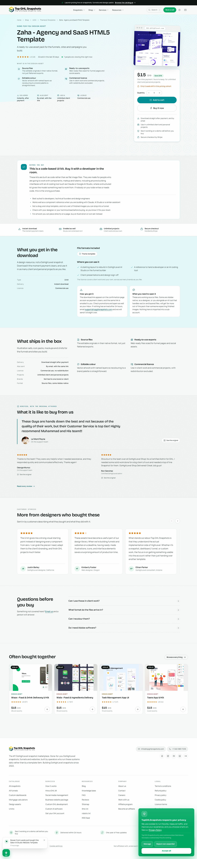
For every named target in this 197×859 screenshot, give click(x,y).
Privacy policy (160, 795)
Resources (116, 10)
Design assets (15, 804)
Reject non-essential (165, 844)
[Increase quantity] (159, 92)
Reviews (85, 799)
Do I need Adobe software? (82, 627)
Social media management (56, 795)
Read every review (24, 486)
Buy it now (158, 108)
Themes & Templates (47, 20)
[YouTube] (173, 756)
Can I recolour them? (79, 618)
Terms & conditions (163, 786)
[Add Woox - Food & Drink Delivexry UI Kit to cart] (47, 709)
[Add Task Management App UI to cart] (137, 709)
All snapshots (14, 786)
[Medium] (185, 756)
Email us (49, 611)
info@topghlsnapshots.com (152, 749)
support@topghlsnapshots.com (98, 309)
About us (122, 786)
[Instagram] (168, 756)
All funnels (13, 790)
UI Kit (34, 20)
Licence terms (161, 804)
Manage (147, 844)
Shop (90, 10)
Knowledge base (89, 790)
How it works (50, 786)
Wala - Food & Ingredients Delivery (75, 697)
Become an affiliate (126, 808)
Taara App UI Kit (155, 697)
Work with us (123, 799)
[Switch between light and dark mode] (179, 10)
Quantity (141, 93)
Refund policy (160, 790)
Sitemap (85, 804)
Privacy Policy (155, 830)
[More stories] (177, 521)
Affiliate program (125, 804)
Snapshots (77, 10)
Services (102, 10)
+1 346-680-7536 (179, 749)
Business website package (56, 799)
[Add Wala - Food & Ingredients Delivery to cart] (92, 709)
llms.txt (85, 808)
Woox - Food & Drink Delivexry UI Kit (30, 697)
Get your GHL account (54, 813)
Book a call (170, 10)
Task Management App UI (115, 697)
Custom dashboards (17, 795)
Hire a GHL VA (51, 790)
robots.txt (86, 813)
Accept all (166, 851)
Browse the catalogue (124, 2)
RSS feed (86, 818)
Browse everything (175, 657)
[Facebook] (162, 756)
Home (19, 20)
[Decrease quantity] (148, 92)
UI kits (11, 808)
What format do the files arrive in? (85, 609)
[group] (98, 552)
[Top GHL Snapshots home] (25, 10)
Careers (121, 795)
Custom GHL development (56, 804)
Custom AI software (53, 808)
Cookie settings (56, 846)
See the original (172, 440)
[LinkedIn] (179, 756)
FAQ (83, 795)
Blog (84, 786)
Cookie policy (160, 799)
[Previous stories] (171, 521)
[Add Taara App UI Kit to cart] (183, 709)
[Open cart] (185, 10)
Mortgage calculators (18, 799)
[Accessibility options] (6, 853)
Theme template (88, 254)
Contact (122, 790)
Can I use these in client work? (84, 600)
